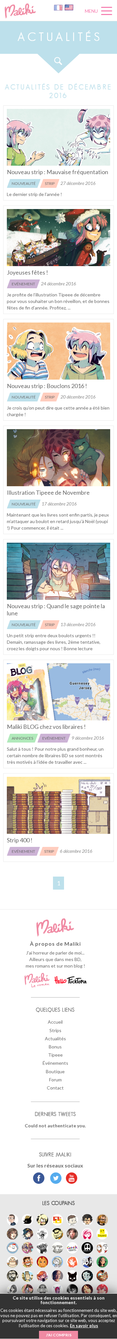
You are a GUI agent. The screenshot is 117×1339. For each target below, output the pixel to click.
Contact (55, 1088)
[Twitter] (54, 1179)
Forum (55, 1079)
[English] (69, 7)
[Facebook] (38, 1179)
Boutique (55, 1071)
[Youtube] (70, 1179)
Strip (50, 183)
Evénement (23, 283)
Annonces (22, 738)
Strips (55, 1030)
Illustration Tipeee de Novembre (48, 492)
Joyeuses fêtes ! (27, 272)
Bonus (55, 1046)
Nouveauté (24, 183)
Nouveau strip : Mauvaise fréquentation (57, 171)
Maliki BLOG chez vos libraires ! (46, 726)
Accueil (55, 1022)
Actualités (55, 1038)
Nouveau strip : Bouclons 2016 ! (47, 385)
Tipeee (55, 1055)
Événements (55, 1063)
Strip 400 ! (19, 840)
